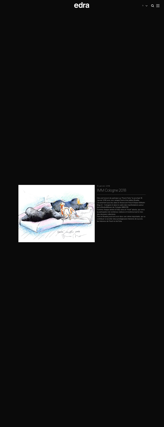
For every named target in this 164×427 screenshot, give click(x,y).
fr (143, 5)
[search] (152, 5)
